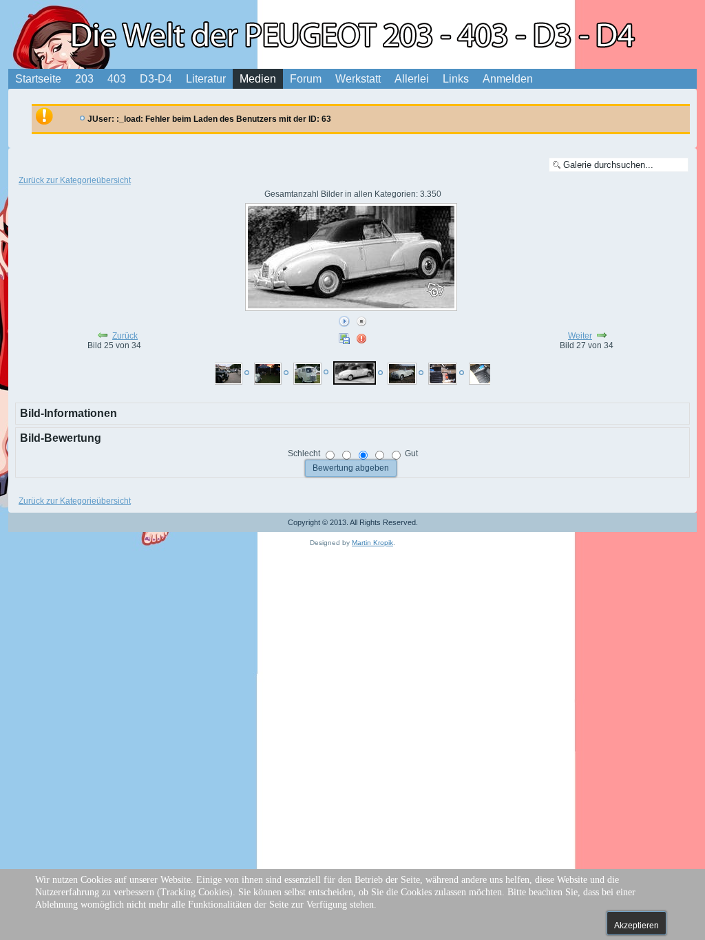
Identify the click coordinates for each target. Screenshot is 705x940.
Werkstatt (358, 79)
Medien (258, 79)
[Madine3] (268, 373)
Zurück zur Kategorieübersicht (75, 180)
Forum (306, 79)
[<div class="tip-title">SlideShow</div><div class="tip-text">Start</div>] (344, 322)
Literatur (206, 79)
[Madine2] (307, 373)
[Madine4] (228, 373)
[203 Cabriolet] (354, 373)
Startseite (38, 79)
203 (84, 79)
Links (456, 79)
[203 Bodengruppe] (442, 373)
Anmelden (508, 79)
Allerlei (411, 79)
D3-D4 (156, 79)
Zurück (125, 336)
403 (116, 79)
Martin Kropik (372, 542)
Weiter (580, 336)
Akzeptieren (636, 925)
